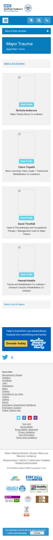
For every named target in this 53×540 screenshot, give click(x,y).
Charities (6, 378)
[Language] (30, 20)
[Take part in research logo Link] (16, 488)
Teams (5, 397)
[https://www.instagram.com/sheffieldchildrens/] (35, 418)
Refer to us (43, 453)
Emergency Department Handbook (19, 405)
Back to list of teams (14, 63)
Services (33, 453)
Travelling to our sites (12, 394)
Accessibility (26, 427)
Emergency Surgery (11, 408)
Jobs (4, 383)
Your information (26, 435)
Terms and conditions (26, 437)
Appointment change (12, 375)
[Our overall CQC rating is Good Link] (12, 499)
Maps (5, 389)
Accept (37, 533)
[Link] (28, 499)
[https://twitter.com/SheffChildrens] (18, 418)
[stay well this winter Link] (34, 478)
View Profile (26, 104)
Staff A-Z (23, 460)
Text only (26, 424)
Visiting (5, 399)
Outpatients (7, 386)
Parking (5, 391)
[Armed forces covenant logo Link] (26, 510)
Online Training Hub (11, 410)
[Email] (39, 20)
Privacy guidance (26, 432)
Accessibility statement (26, 429)
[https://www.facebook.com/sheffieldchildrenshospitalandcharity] (24, 418)
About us (21, 456)
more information (20, 533)
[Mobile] (47, 20)
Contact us (31, 456)
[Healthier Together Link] (15, 478)
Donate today (16, 343)
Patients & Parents (19, 453)
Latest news (34, 460)
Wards (5, 402)
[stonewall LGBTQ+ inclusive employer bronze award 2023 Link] (42, 499)
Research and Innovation (26, 463)
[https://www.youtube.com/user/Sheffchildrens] (30, 418)
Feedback (7, 380)
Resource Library (10, 460)
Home (9, 49)
